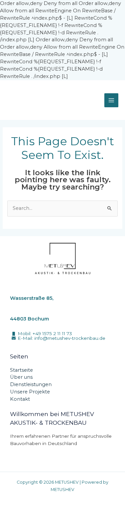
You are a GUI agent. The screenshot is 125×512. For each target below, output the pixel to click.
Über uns (21, 377)
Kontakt (20, 399)
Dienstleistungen (31, 384)
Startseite (21, 370)
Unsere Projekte (30, 392)
